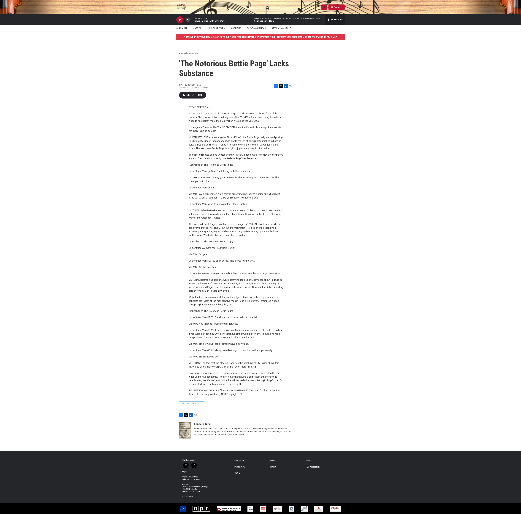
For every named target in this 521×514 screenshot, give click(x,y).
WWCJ (309, 461)
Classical (181, 28)
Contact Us (239, 461)
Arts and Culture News (189, 53)
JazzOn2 (198, 28)
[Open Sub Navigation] (189, 28)
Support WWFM (217, 28)
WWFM (184, 472)
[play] (180, 19)
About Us (236, 28)
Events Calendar (256, 28)
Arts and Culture (281, 28)
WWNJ (273, 467)
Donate (337, 7)
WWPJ (273, 461)
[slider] (192, 19)
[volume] (188, 20)
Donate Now (239, 467)
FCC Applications (313, 467)
